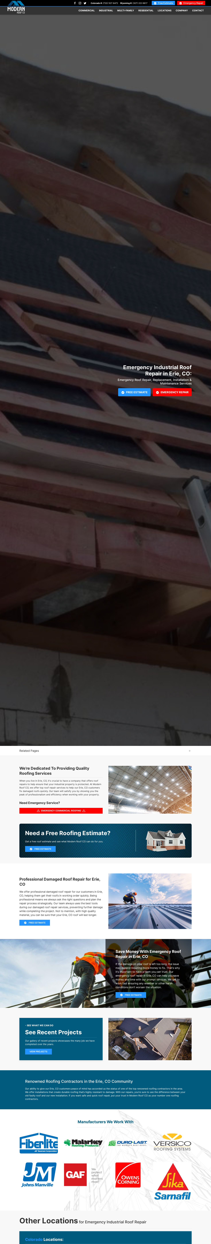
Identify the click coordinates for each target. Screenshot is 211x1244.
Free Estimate (165, 3)
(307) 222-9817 (140, 3)
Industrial (106, 10)
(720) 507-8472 (110, 3)
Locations (164, 10)
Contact (198, 10)
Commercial (87, 10)
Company (182, 10)
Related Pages (29, 750)
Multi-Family (125, 10)
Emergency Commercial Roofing (61, 810)
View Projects (38, 1051)
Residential (145, 10)
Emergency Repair (193, 3)
